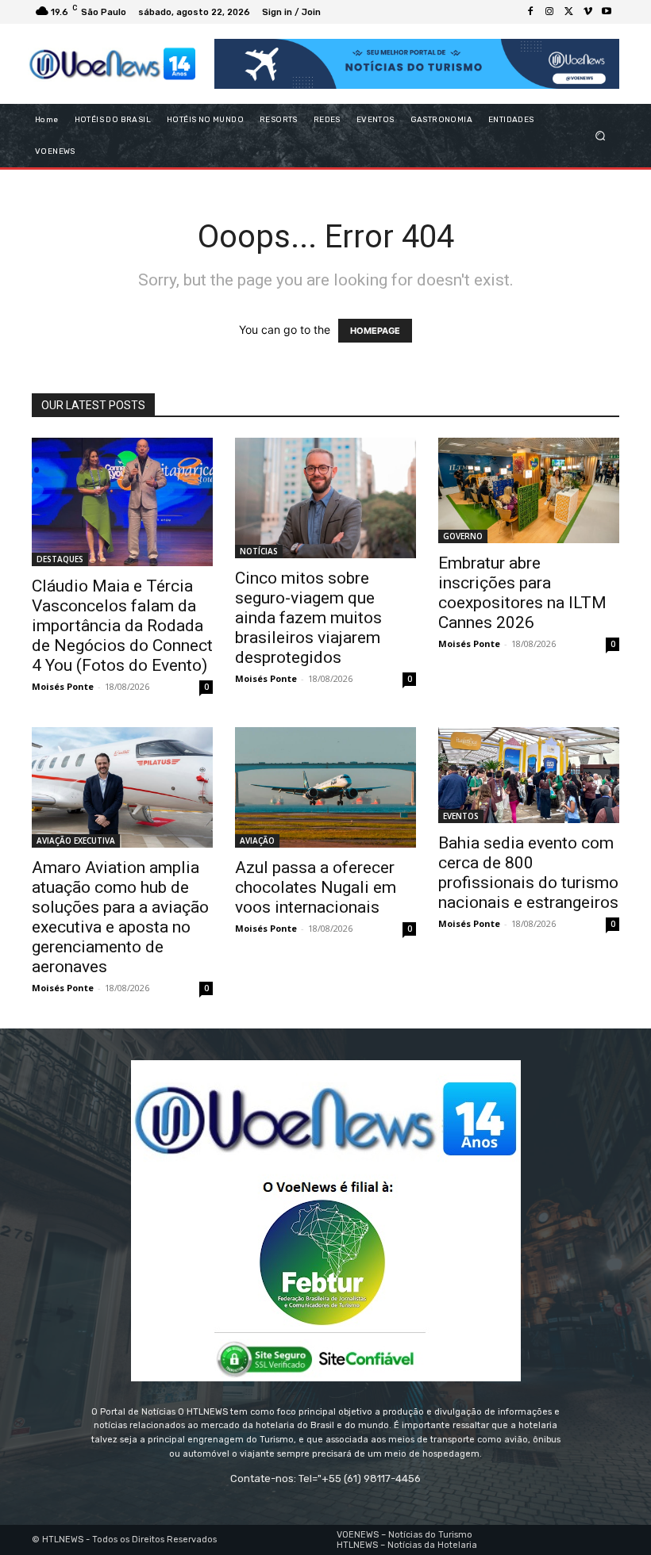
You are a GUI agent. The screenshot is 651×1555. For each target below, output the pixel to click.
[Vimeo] (587, 11)
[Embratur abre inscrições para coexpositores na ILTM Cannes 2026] (528, 490)
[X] (568, 11)
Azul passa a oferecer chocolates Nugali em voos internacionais (315, 887)
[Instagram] (549, 11)
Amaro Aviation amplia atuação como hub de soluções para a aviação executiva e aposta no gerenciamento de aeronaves (120, 917)
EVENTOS (461, 816)
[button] (600, 136)
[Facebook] (530, 11)
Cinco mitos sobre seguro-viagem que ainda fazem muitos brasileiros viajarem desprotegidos (308, 618)
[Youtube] (606, 11)
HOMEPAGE (375, 330)
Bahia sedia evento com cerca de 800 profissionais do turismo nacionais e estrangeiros (528, 872)
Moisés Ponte (63, 686)
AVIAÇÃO (257, 840)
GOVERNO (463, 536)
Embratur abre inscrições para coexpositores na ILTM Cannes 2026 (522, 592)
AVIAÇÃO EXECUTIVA (76, 840)
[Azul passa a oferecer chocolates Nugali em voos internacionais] (325, 787)
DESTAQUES (60, 559)
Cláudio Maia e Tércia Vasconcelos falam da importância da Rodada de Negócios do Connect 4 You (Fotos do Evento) (122, 625)
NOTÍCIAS (259, 551)
